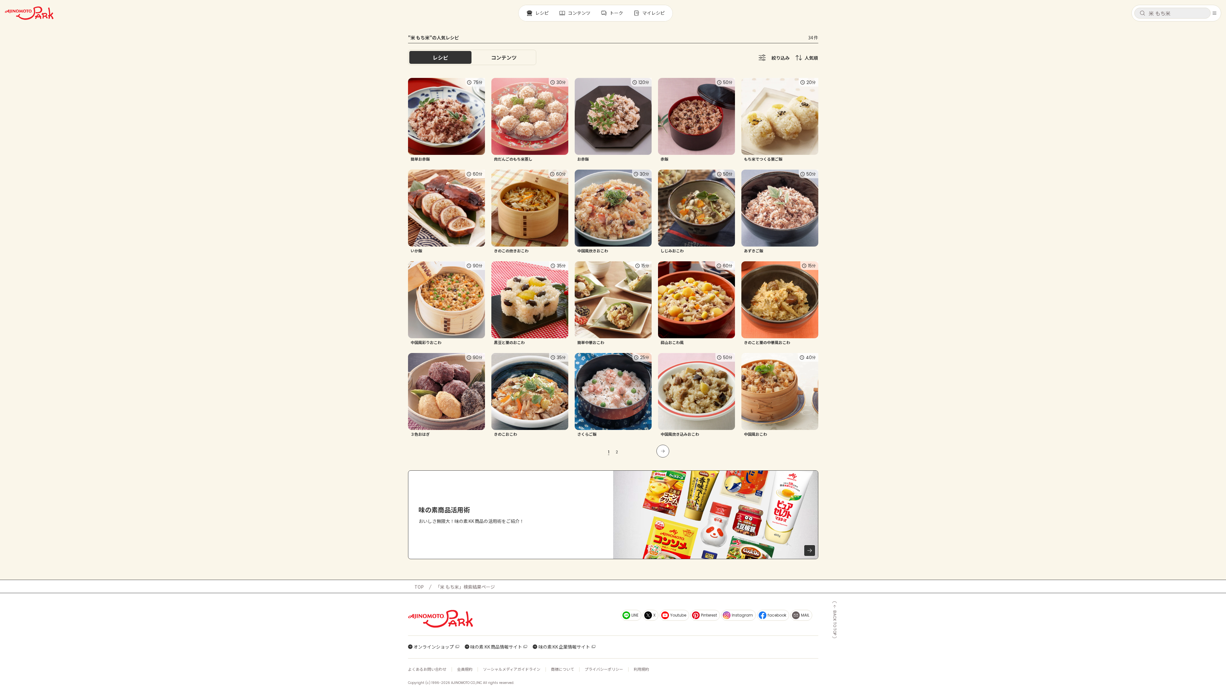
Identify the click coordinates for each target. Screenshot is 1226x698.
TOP (419, 587)
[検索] (1142, 13)
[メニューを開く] (1214, 13)
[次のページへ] (662, 451)
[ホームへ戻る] (29, 13)
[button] (1172, 13)
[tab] (504, 57)
